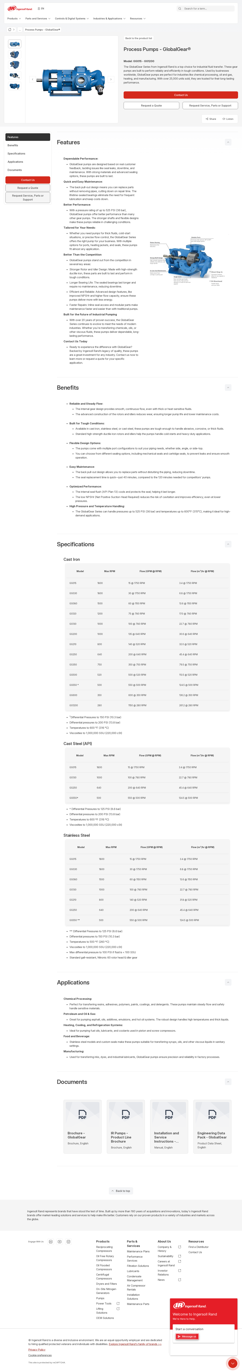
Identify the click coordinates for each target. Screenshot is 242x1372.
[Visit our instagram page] (68, 1242)
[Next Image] (111, 79)
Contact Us (195, 1252)
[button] (147, 142)
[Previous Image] (32, 79)
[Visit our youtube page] (59, 1242)
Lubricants (133, 1271)
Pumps (100, 1298)
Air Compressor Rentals (136, 1287)
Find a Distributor (198, 1247)
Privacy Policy (36, 1349)
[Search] (180, 9)
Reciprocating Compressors (104, 1249)
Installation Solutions (133, 1296)
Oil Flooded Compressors (104, 1267)
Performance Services (135, 1258)
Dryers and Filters (106, 1283)
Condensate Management (135, 1278)
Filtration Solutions (138, 1265)
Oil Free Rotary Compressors (105, 1258)
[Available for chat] (232, 1363)
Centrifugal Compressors (104, 1276)
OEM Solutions (105, 1318)
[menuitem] (14, 18)
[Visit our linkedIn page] (51, 1242)
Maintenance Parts (138, 1304)
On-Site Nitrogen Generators (106, 1291)
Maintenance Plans (138, 1251)
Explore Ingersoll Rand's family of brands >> (135, 1344)
